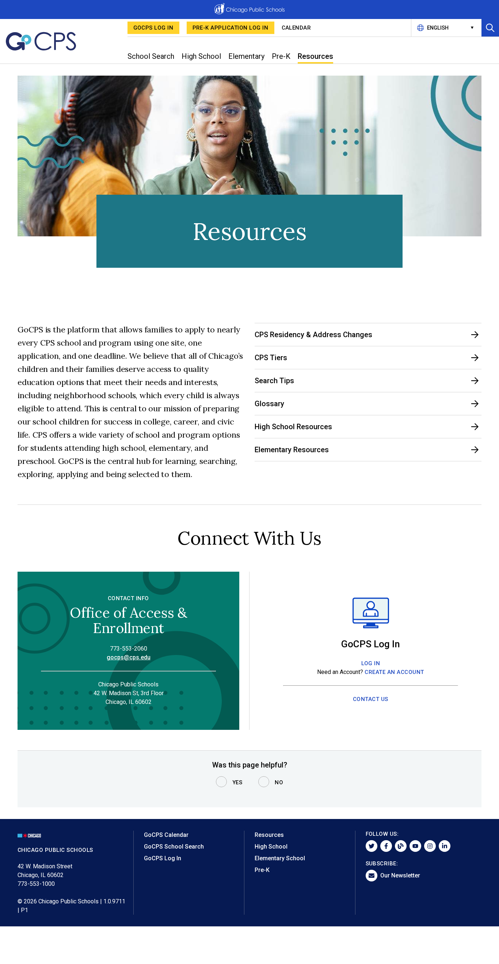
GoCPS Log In (153, 27)
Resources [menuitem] (315, 56)
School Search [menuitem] (150, 56)
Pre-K (262, 869)
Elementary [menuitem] (246, 56)
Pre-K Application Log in (230, 27)
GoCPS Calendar (166, 834)
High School (271, 846)
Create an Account (394, 672)
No (279, 782)
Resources (269, 834)
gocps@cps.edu (129, 657)
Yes (237, 782)
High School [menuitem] (201, 56)
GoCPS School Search (174, 846)
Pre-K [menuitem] (281, 56)
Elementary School (280, 858)
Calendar (296, 27)
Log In (370, 663)
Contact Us (370, 699)
